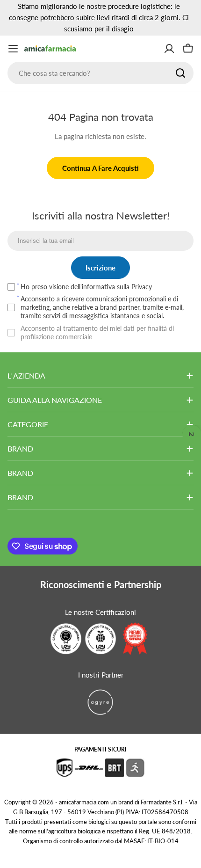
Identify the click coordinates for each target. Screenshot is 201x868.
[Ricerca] (180, 73)
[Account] (169, 48)
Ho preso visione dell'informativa (86, 287)
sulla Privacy (134, 287)
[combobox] (100, 73)
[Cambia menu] (13, 48)
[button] (191, 434)
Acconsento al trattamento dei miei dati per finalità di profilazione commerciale (97, 332)
